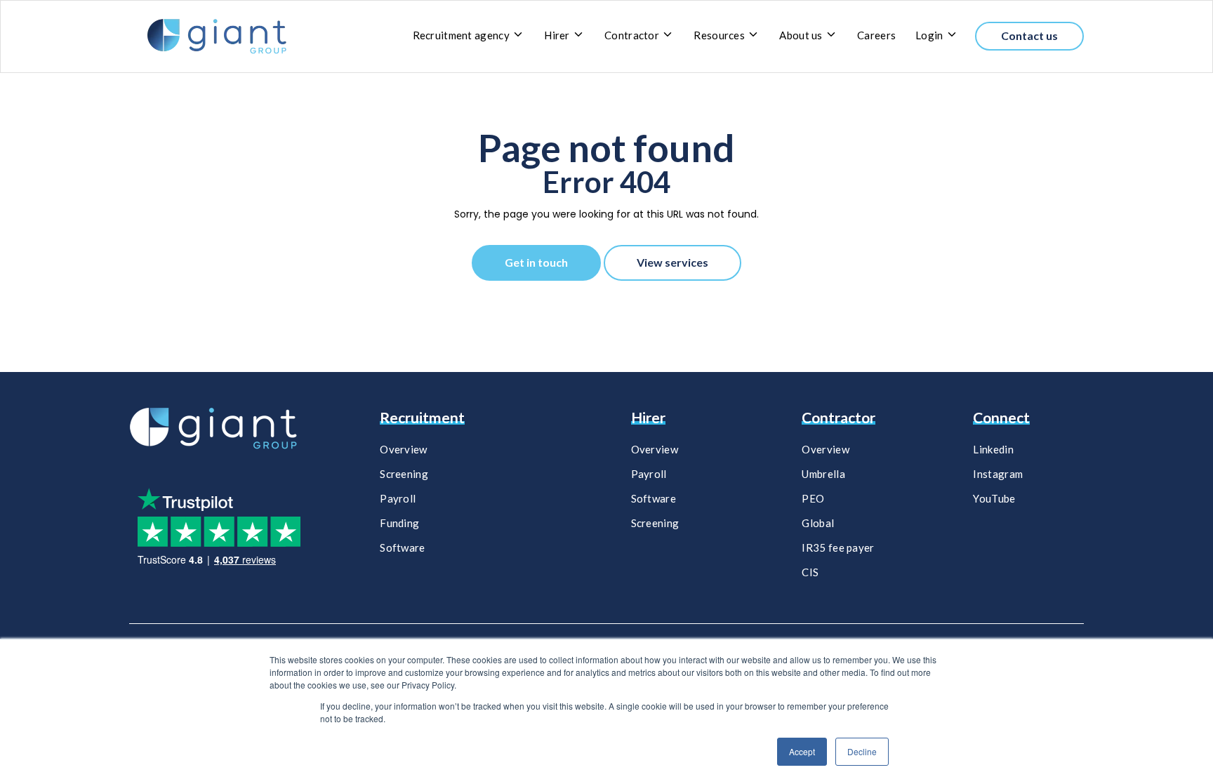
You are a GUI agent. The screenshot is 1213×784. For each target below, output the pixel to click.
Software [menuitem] (402, 547)
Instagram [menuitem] (998, 473)
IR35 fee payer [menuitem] (838, 547)
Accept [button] (802, 751)
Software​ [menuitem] (653, 498)
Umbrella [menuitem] (823, 473)
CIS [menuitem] (810, 572)
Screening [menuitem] (404, 473)
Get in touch (536, 262)
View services (672, 262)
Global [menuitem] (818, 523)
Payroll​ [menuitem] (649, 473)
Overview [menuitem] (403, 449)
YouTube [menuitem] (994, 498)
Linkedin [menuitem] (993, 449)
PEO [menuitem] (813, 498)
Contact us (1029, 35)
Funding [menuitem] (399, 523)
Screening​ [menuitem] (655, 523)
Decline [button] (862, 751)
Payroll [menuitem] (398, 498)
